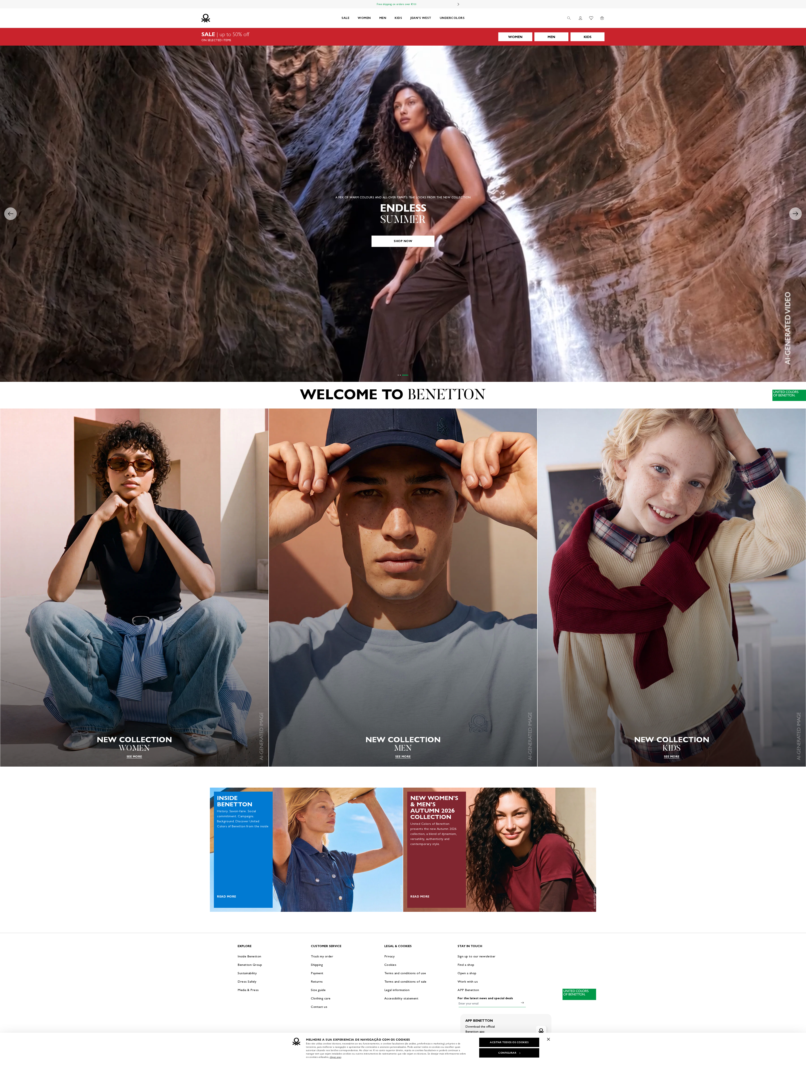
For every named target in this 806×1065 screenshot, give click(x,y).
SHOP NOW (403, 241)
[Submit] (522, 1002)
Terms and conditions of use (405, 973)
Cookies (390, 965)
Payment (317, 973)
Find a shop (466, 965)
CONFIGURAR (507, 1052)
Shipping (317, 965)
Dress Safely (247, 981)
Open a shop (467, 973)
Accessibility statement (401, 998)
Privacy (389, 956)
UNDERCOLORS (452, 18)
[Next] (458, 4)
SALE (345, 18)
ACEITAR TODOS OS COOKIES (509, 1042)
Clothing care (321, 998)
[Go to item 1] (398, 375)
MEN (382, 18)
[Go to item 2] (403, 375)
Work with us (468, 981)
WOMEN (364, 18)
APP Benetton (468, 990)
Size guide (318, 990)
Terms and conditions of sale (405, 981)
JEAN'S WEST (420, 18)
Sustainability (247, 973)
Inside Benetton (249, 956)
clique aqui (335, 1057)
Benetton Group (250, 965)
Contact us (319, 1007)
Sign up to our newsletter (477, 956)
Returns (317, 981)
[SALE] (403, 37)
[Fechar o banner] (548, 1039)
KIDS (398, 18)
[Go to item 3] (407, 375)
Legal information (397, 990)
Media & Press (248, 990)
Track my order (322, 956)
